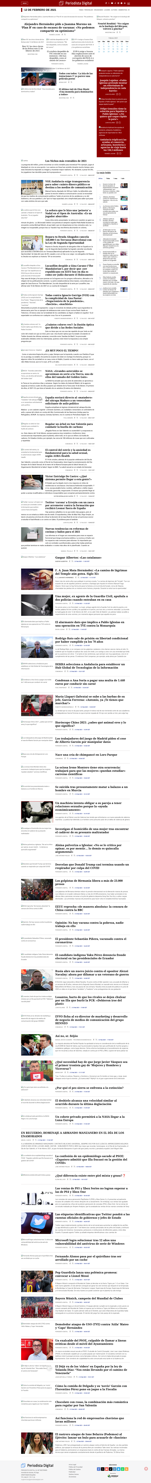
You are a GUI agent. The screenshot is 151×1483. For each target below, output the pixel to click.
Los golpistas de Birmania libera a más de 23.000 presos (89, 882)
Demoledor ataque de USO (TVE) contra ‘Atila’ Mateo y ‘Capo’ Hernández (92, 1325)
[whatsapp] (124, 3)
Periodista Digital (57, 64)
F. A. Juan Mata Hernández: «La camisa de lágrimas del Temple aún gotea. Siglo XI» (91, 571)
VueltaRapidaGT (61, 687)
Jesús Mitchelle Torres (63, 1377)
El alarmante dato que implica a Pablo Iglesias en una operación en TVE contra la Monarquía (89, 623)
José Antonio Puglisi (62, 855)
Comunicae (69, 259)
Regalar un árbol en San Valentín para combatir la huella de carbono (69, 425)
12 (117, 46)
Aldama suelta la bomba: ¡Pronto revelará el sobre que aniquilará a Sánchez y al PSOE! (110, 222)
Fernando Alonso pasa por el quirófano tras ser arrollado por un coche (88, 1257)
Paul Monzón (68, 418)
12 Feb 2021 (83, 175)
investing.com (33, 54)
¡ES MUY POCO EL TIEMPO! (61, 350)
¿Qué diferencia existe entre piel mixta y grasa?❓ (90, 1175)
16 (104, 49)
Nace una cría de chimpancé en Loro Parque (86, 754)
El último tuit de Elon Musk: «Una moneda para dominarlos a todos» (76, 92)
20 (122, 49)
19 (117, 49)
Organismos (98, 10)
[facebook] (98, 1469)
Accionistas (72, 1477)
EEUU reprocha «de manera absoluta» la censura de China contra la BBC (91, 908)
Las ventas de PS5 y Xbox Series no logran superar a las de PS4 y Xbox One (91, 1189)
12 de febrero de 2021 (40, 9)
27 (122, 52)
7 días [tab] (108, 178)
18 (113, 49)
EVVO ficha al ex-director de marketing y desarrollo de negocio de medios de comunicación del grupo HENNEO (91, 1019)
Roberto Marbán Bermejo (63, 318)
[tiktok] (110, 1469)
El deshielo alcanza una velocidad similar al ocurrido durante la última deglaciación (86, 1102)
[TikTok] (115, 3)
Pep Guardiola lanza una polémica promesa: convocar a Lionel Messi (86, 1274)
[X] (108, 3)
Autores (114, 10)
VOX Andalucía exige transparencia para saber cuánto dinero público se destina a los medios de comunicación (68, 184)
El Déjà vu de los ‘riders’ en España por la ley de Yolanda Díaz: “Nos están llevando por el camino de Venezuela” (91, 1369)
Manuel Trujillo (67, 551)
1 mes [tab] (115, 178)
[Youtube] (112, 3)
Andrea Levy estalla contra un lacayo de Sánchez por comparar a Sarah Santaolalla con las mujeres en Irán (111, 291)
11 (113, 46)
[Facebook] (106, 3)
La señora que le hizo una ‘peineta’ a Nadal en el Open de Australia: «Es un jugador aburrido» (68, 213)
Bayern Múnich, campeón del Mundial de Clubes (89, 1298)
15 (99, 49)
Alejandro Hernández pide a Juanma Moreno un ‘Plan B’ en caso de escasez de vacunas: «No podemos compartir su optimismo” (58, 27)
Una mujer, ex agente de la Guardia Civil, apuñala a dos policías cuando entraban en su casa (91, 597)
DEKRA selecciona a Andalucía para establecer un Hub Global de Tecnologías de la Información (90, 665)
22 (99, 52)
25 (113, 52)
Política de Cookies (75, 1469)
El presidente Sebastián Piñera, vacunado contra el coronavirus (90, 940)
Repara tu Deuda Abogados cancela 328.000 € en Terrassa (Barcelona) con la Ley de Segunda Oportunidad (68, 239)
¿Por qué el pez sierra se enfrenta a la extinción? (89, 1088)
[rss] (126, 1469)
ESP (128, 3)
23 (104, 52)
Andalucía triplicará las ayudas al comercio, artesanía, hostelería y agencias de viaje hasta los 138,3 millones (113, 144)
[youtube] (106, 1469)
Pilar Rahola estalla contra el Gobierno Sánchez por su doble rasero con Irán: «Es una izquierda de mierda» (111, 280)
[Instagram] (118, 3)
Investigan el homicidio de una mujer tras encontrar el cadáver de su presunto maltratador (92, 830)
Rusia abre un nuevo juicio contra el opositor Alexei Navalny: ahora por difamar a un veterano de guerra (92, 972)
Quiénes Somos (74, 1474)
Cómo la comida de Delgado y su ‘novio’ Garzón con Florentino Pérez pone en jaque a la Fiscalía (91, 1387)
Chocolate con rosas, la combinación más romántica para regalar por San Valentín (91, 1403)
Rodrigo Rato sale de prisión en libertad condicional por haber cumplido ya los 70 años (91, 639)
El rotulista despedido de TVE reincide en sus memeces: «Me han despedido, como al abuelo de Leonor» (58, 56)
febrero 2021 (113, 38)
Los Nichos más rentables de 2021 (66, 161)
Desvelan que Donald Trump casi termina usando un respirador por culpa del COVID (92, 866)
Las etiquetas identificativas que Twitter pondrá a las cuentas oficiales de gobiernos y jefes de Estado (92, 1215)
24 (108, 52)
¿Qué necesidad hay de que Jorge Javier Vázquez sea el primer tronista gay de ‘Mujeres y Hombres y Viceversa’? (91, 1065)
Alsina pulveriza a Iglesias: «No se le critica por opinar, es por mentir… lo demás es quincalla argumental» (88, 848)
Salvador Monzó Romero (64, 365)
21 (127, 49)
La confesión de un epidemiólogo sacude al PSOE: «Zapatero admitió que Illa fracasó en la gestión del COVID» (91, 1159)
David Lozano (60, 629)
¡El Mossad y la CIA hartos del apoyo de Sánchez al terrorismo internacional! (110, 232)
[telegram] (118, 1469)
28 (127, 52)
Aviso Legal (72, 1464)
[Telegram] (121, 3)
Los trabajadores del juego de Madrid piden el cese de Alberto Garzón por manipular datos (90, 740)
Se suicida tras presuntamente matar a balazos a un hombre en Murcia (91, 788)
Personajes (88, 10)
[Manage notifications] (146, 1468)
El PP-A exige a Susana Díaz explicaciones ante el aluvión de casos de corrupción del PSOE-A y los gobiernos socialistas (83, 56)
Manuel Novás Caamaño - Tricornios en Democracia (73, 1040)
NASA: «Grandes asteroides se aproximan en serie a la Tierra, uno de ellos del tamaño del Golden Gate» (69, 374)
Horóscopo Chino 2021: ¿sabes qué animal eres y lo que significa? (90, 724)
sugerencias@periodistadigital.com (32, 1479)
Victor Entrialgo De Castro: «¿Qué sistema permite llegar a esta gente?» (68, 478)
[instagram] (114, 1469)
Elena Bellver (60, 1179)
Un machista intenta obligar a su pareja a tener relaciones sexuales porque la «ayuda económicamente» (88, 806)
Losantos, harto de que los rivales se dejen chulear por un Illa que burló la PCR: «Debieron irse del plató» (90, 1000)
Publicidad (72, 1472)
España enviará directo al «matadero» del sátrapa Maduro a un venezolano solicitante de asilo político (68, 400)
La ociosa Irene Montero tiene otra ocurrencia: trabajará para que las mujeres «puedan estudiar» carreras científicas (90, 770)
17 (108, 49)
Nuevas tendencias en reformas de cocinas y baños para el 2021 (66, 530)
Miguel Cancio (26, 1140)
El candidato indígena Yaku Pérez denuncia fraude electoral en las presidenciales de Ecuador (90, 956)
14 (127, 46)
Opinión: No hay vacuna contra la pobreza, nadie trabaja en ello (89, 924)
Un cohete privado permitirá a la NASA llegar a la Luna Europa (90, 1118)
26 (117, 52)
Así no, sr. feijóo (66, 1036)
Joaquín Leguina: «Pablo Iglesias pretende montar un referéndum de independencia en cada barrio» (113, 85)
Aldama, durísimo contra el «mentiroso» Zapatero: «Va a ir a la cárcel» (110, 199)
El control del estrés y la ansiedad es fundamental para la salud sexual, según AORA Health (68, 453)
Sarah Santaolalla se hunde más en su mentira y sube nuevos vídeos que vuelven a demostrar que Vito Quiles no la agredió (110, 256)
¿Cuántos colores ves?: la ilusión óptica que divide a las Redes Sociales (69, 326)
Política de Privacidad (75, 1467)
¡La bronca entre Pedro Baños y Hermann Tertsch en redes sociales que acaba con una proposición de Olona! (111, 210)
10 (108, 46)
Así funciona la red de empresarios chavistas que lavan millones (89, 1419)
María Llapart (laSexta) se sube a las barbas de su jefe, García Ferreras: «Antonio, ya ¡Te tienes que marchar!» (90, 700)
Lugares (107, 10)
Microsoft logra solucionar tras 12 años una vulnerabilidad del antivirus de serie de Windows (89, 1241)
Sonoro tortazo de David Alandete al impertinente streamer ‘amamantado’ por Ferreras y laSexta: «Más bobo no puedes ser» (111, 188)
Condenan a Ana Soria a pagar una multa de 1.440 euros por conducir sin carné (90, 681)
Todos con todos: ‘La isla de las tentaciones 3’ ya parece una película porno (76, 76)
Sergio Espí (63, 82)
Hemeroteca (122, 10)
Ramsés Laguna (54, 34)
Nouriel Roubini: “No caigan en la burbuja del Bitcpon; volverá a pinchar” (113, 26)
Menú (25, 3)
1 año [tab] (122, 178)
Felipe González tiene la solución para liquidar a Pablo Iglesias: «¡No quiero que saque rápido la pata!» (113, 114)
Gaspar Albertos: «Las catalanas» (78, 557)
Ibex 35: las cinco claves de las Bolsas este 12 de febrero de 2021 (32, 48)
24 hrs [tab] (100, 178)
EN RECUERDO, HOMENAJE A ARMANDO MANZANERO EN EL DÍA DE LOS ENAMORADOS (72, 1134)
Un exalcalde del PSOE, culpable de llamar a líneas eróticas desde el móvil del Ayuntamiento (90, 1342)
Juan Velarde (110, 94)
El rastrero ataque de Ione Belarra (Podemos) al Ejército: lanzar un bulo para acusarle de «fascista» (91, 1435)
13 (122, 46)
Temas (81, 10)
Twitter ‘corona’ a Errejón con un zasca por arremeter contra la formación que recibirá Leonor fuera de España (69, 505)
